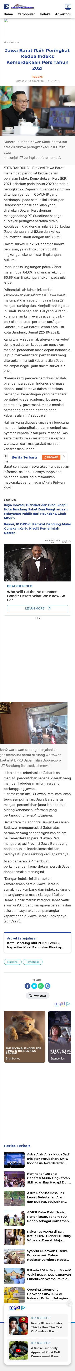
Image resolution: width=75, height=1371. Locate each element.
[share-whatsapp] (41, 986)
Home (8, 14)
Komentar (39, 995)
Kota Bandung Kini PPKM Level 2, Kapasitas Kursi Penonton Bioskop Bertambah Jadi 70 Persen (34, 945)
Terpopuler (26, 14)
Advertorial (63, 14)
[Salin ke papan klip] (47, 986)
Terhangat (32, 961)
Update (52, 457)
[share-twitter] (34, 986)
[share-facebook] (27, 986)
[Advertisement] (37, 658)
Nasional (12, 961)
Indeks (45, 14)
